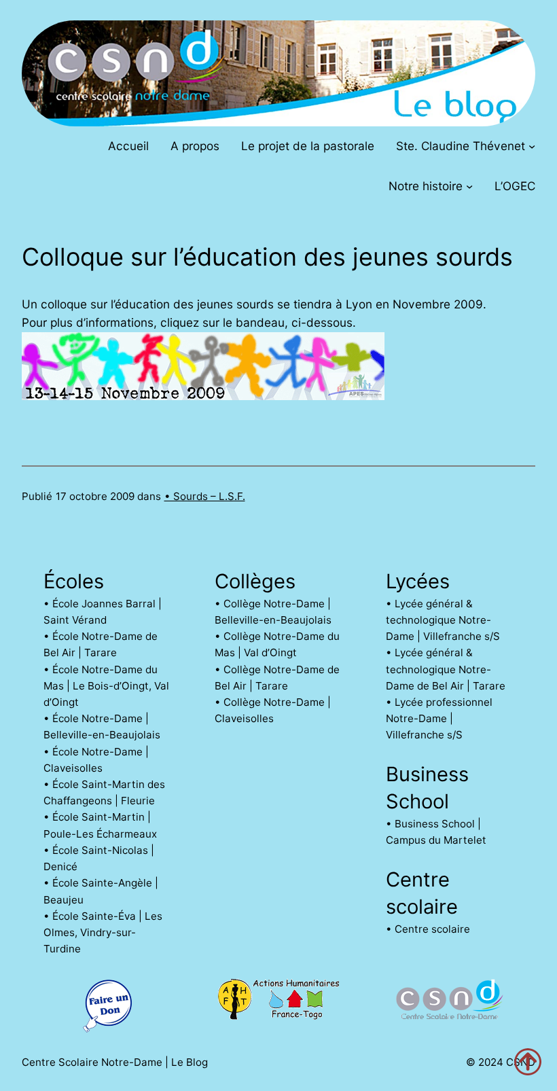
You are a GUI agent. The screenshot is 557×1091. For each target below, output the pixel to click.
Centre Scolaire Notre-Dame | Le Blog (115, 1062)
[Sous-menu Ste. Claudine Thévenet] (531, 145)
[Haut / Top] (527, 1061)
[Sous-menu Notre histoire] (469, 186)
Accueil (128, 146)
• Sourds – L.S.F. (204, 496)
